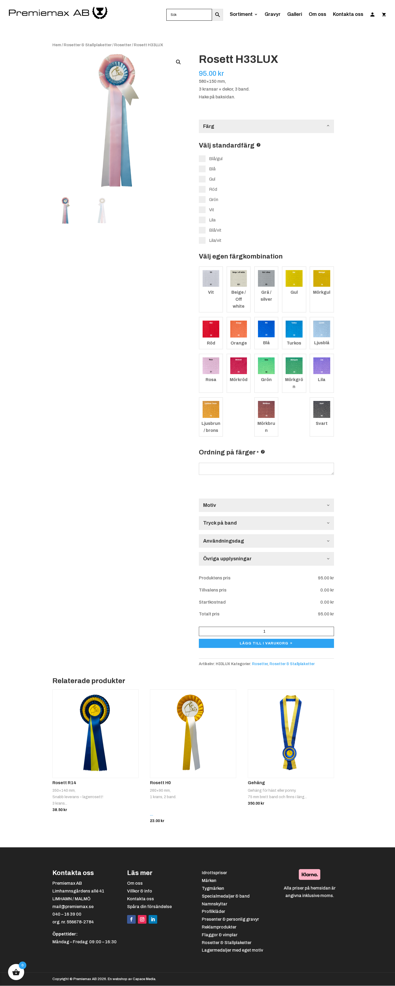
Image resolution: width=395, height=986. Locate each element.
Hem (56, 45)
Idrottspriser (214, 872)
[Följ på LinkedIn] (153, 919)
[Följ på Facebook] (131, 919)
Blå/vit (214, 230)
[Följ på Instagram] (142, 919)
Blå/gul (215, 158)
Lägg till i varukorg (264, 643)
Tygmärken (213, 888)
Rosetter (122, 45)
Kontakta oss (348, 14)
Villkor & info (139, 891)
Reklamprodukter (219, 927)
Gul (211, 179)
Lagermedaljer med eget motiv (232, 950)
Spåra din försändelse (149, 906)
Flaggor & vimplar (220, 935)
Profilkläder (213, 911)
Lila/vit (214, 240)
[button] (178, 62)
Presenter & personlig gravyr (230, 919)
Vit (211, 209)
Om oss (317, 14)
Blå (212, 169)
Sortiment (241, 14)
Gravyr (273, 14)
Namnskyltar (214, 904)
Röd (212, 189)
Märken (209, 880)
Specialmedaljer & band (226, 896)
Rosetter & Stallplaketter (88, 45)
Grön (213, 199)
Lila (212, 220)
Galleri (294, 14)
